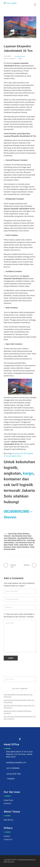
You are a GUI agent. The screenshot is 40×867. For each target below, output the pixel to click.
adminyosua (21, 56)
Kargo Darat (23, 544)
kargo (28, 473)
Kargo (16, 544)
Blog (20, 58)
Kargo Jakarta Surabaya (20, 547)
